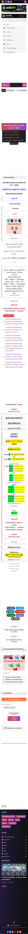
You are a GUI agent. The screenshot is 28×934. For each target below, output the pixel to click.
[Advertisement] (14, 67)
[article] (14, 629)
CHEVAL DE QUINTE (14, 135)
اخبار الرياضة (7, 826)
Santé (11, 820)
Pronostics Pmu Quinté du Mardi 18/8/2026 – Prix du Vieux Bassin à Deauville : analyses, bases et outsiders (14, 337)
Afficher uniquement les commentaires (14, 713)
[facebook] (6, 2)
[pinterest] (18, 932)
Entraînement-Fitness (9, 816)
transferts (13, 823)
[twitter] (8, 2)
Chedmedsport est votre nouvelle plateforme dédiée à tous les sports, (14, 928)
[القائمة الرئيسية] (24, 85)
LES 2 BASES (17, 138)
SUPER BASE (20, 140)
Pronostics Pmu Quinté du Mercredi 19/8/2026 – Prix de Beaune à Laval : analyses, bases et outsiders (13, 329)
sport (5, 823)
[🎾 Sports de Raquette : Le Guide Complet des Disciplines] (14, 869)
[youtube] (11, 2)
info (18, 820)
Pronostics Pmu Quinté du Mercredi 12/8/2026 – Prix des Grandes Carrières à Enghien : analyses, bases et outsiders (15, 364)
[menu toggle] (3, 2)
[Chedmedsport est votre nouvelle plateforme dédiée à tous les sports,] (14, 8)
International (21, 816)
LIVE (5, 820)
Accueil (6, 85)
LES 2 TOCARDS (8, 140)
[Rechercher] (25, 2)
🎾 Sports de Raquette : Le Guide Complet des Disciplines (14, 878)
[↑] (14, 922)
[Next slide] (25, 650)
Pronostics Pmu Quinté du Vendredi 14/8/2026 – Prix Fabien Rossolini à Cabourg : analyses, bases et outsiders (14, 356)
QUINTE (14, 140)
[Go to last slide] (23, 650)
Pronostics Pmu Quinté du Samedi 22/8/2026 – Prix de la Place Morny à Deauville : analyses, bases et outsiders (14, 321)
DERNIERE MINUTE (8, 138)
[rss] (20, 932)
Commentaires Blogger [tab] (14, 699)
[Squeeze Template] (8, 925)
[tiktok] (15, 932)
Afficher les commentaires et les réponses (14, 719)
